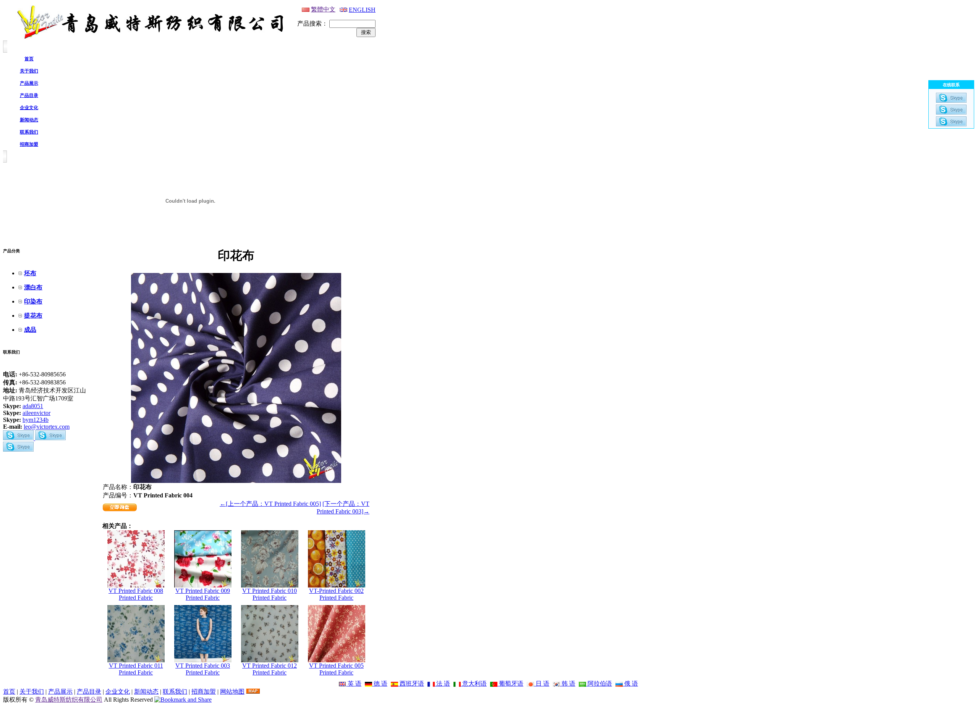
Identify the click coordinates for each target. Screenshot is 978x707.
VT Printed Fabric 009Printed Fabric (202, 594)
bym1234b (36, 419)
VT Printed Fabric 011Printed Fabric (136, 669)
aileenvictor (36, 413)
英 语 (353, 683)
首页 (9, 691)
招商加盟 (203, 691)
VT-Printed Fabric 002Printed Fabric (336, 594)
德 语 (379, 683)
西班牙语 (411, 683)
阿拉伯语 (599, 683)
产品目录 (89, 691)
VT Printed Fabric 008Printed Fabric (135, 594)
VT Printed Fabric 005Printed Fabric (336, 669)
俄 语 (630, 683)
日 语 (541, 683)
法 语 (442, 683)
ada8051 (33, 406)
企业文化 (117, 691)
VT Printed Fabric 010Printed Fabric (269, 594)
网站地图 (232, 691)
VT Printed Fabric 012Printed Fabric (269, 669)
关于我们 (31, 691)
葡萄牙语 (510, 683)
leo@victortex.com (47, 426)
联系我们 (175, 691)
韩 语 (567, 683)
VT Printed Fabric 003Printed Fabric (202, 669)
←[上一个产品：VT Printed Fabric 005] (270, 503)
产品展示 (60, 691)
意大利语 (474, 683)
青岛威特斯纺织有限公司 (68, 699)
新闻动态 (146, 691)
